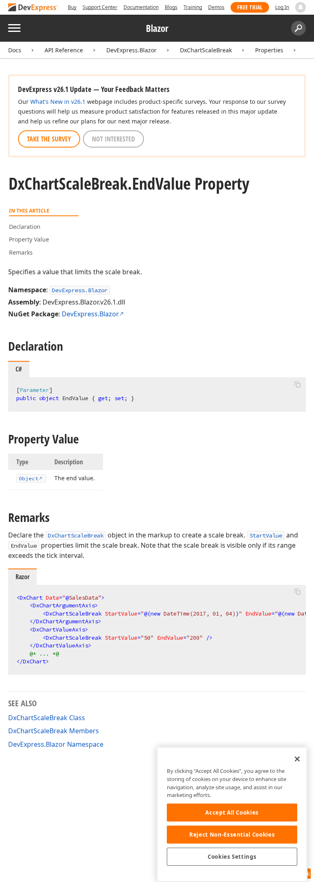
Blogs (171, 7)
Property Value (29, 239)
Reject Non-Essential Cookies (232, 834)
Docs (14, 50)
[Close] (297, 759)
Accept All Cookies (232, 812)
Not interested (113, 138)
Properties (269, 50)
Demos (216, 7)
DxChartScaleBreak (206, 50)
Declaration (24, 227)
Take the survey (49, 138)
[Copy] (297, 384)
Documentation (141, 7)
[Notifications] (300, 7)
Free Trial (249, 7)
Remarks (21, 252)
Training (193, 7)
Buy (72, 7)
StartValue (265, 535)
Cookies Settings (232, 856)
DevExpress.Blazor (131, 50)
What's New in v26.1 (57, 101)
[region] (232, 814)
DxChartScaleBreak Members (53, 730)
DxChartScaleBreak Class (46, 717)
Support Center (100, 7)
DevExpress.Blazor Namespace (55, 744)
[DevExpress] (33, 8)
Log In (282, 7)
